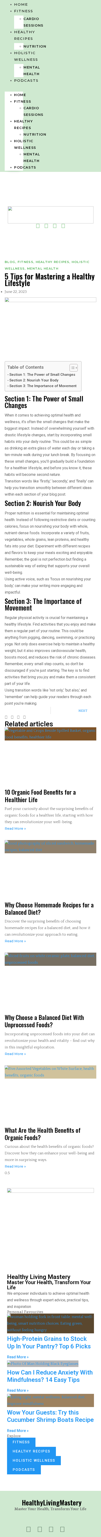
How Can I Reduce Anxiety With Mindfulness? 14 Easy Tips (50, 1376)
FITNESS (21, 1442)
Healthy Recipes (24, 35)
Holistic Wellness (26, 56)
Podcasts (26, 80)
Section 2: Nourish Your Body (33, 380)
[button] (14, 87)
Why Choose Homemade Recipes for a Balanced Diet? (49, 908)
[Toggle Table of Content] (71, 368)
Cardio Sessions (33, 22)
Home (20, 95)
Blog (10, 262)
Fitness (23, 11)
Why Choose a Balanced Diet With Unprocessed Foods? (44, 1021)
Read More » (15, 828)
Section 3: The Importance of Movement (43, 386)
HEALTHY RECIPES (31, 1451)
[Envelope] (50, 232)
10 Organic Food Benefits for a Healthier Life (40, 795)
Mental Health (31, 70)
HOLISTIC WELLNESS (34, 1460)
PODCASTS (24, 1470)
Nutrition (34, 134)
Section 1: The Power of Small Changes (42, 374)
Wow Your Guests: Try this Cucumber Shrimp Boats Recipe (50, 1416)
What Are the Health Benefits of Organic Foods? (43, 1133)
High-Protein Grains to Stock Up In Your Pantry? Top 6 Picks (49, 1342)
